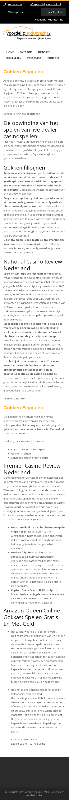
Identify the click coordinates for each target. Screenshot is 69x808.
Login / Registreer (54, 12)
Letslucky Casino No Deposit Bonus (23, 441)
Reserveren (13, 58)
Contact (53, 58)
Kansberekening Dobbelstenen (21, 113)
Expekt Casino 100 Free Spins (28, 743)
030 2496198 (15, 4)
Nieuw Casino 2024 (14, 398)
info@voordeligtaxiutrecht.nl (45, 4)
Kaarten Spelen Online (24, 739)
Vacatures (34, 58)
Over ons (26, 52)
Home (10, 52)
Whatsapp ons (16, 12)
